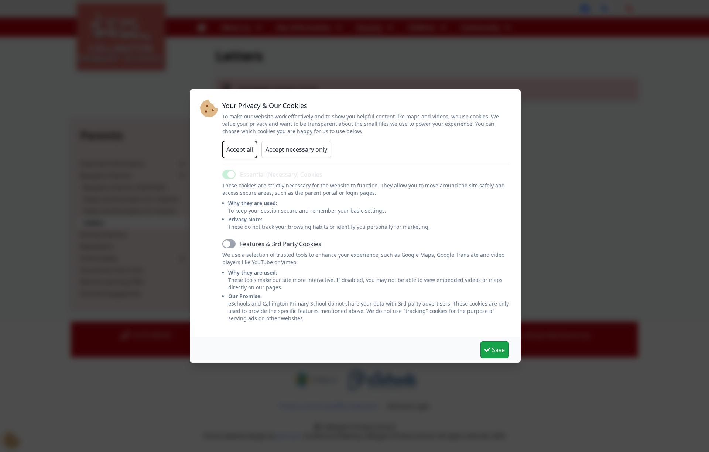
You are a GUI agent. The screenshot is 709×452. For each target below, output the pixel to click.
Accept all (239, 149)
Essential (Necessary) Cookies (281, 174)
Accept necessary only (296, 149)
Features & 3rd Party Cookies (280, 244)
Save (497, 350)
